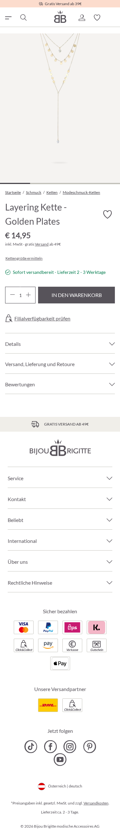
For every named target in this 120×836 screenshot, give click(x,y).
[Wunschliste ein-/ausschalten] (107, 214)
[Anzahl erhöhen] (28, 295)
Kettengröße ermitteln (24, 258)
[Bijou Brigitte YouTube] (60, 759)
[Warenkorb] (112, 17)
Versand (42, 244)
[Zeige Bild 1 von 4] (15, 183)
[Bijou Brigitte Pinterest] (89, 746)
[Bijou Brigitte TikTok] (31, 746)
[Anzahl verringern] (12, 295)
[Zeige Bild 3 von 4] (75, 183)
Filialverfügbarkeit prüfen (42, 318)
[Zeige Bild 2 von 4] (45, 183)
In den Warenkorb (77, 295)
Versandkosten (96, 803)
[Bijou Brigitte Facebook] (50, 746)
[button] (81, 17)
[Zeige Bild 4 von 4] (105, 183)
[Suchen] (23, 17)
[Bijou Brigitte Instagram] (70, 746)
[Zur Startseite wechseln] (60, 16)
